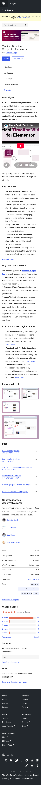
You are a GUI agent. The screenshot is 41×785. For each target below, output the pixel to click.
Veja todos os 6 (33, 579)
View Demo (10, 345)
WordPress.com (9, 733)
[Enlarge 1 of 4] (17, 391)
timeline (35, 589)
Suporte (7, 90)
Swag (25, 726)
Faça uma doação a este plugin (14, 682)
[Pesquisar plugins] (25, 25)
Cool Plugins (12, 527)
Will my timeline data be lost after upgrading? (11, 477)
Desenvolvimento (11, 84)
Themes (25, 699)
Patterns (25, 707)
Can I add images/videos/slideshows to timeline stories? (17, 468)
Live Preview (18, 59)
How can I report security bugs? (15, 492)
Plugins (24, 703)
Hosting (5, 703)
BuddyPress (8, 745)
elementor (34, 584)
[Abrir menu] (37, 3)
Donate (26, 722)
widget (35, 593)
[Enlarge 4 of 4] (36, 418)
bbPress (6, 741)
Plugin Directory (8, 10)
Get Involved (27, 714)
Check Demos (8, 259)
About (4, 695)
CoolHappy (11, 535)
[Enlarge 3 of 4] (17, 404)
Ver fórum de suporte (10, 662)
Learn (4, 714)
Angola (10, 755)
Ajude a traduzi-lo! (23, 18)
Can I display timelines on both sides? (11, 460)
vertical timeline (26, 593)
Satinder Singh (11, 53)
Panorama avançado (10, 600)
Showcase (26, 695)
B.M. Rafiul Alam (13, 542)
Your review (7, 637)
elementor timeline (25, 589)
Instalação (8, 78)
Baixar (6, 59)
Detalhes (8, 67)
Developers (6, 722)
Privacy (5, 707)
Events (24, 718)
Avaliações (8, 73)
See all (36, 637)
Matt (5, 737)
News (4, 699)
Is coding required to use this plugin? (16, 485)
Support (5, 718)
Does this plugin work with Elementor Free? (10, 452)
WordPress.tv (8, 726)
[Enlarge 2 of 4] (36, 391)
